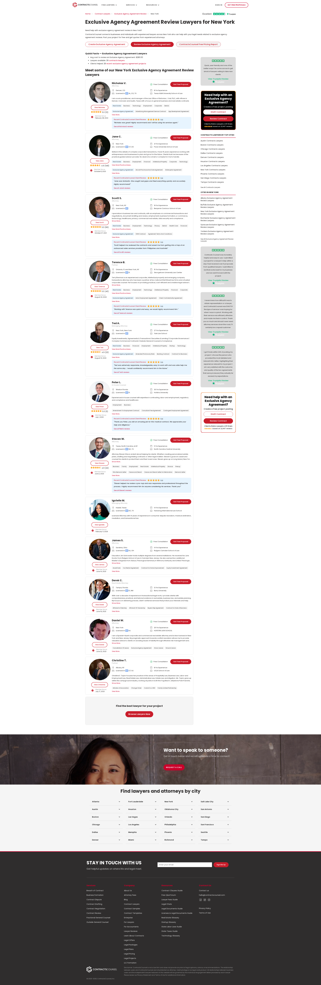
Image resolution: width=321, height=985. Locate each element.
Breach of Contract (95, 890)
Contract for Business (179, 354)
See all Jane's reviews (122, 188)
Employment (147, 106)
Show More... (116, 221)
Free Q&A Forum (169, 895)
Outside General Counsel (97, 922)
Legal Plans (129, 949)
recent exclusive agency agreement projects (126, 63)
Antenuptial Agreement (173, 170)
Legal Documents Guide (172, 908)
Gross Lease (158, 648)
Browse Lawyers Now (139, 714)
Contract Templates (133, 913)
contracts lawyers (117, 60)
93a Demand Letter (119, 472)
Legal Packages (130, 944)
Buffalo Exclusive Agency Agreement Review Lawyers (217, 205)
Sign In (218, 5)
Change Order (136, 688)
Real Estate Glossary (170, 917)
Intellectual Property (160, 162)
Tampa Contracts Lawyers (212, 182)
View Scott (100, 222)
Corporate (158, 106)
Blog (126, 899)
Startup (172, 346)
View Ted (99, 347)
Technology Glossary (171, 935)
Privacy (157, 226)
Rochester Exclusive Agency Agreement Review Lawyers (218, 219)
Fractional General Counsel (98, 917)
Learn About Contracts (134, 935)
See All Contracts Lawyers (210, 187)
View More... (116, 115)
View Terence (99, 286)
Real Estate (117, 106)
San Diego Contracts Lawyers (213, 178)
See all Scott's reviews (122, 252)
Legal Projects (130, 958)
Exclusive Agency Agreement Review (130, 14)
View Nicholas (99, 107)
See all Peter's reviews (122, 429)
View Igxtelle (99, 525)
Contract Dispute (94, 899)
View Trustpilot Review (218, 79)
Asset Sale (116, 568)
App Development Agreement (179, 111)
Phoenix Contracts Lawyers (212, 174)
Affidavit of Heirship (120, 608)
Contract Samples (132, 908)
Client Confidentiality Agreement (170, 298)
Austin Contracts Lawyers (212, 140)
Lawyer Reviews (130, 931)
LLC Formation (130, 963)
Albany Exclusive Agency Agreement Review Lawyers (216, 199)
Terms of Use (205, 913)
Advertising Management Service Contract (151, 111)
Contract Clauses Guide (172, 890)
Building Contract (163, 354)
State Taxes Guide (170, 931)
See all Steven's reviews (123, 490)
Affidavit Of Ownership (137, 608)
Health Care (173, 226)
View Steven (99, 463)
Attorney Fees (130, 895)
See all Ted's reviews (121, 372)
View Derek (99, 605)
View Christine (99, 685)
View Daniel (99, 645)
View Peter (100, 407)
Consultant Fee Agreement (151, 411)
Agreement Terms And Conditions (160, 234)
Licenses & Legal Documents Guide (177, 913)
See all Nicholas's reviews (123, 126)
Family (124, 466)
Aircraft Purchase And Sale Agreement (149, 170)
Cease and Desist (135, 472)
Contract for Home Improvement (152, 568)
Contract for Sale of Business (176, 608)
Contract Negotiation (96, 908)
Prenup (177, 466)
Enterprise (128, 917)
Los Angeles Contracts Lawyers (214, 165)
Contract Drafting (94, 904)
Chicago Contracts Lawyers (213, 149)
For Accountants (131, 926)
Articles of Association (121, 688)
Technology (137, 106)
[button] (106, 801)
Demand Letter (180, 472)
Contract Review (94, 913)
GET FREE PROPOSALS (237, 5)
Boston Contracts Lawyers (212, 145)
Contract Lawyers (102, 14)
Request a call (174, 767)
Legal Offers (129, 940)
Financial (147, 162)
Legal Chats (167, 904)
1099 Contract (141, 234)
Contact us (204, 890)
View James (99, 565)
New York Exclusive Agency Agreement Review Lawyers (217, 212)
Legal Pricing (129, 954)
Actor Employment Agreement (146, 298)
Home (88, 14)
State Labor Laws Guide (172, 926)
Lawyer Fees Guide (170, 899)
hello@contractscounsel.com (212, 895)
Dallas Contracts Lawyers (212, 153)
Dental (166, 106)
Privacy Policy (205, 908)
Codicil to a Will (149, 688)
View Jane (100, 161)
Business (127, 106)
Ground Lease (171, 648)
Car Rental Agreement (131, 568)
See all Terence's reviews (123, 313)
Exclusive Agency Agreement (123, 111)
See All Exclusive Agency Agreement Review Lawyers (217, 240)
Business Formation (95, 895)
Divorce (170, 466)
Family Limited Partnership (167, 688)
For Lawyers (129, 922)
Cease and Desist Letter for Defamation (158, 472)
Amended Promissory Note (145, 354)
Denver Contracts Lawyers (212, 157)
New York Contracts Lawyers (213, 169)
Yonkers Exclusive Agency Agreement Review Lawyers (217, 232)
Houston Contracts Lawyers (213, 161)
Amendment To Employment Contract (126, 411)
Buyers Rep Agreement (156, 608)
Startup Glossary (169, 922)
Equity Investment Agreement (177, 568)
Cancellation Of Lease (121, 648)
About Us (128, 890)
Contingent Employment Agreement (175, 411)
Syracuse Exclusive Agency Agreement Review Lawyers (218, 225)
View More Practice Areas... (122, 165)
